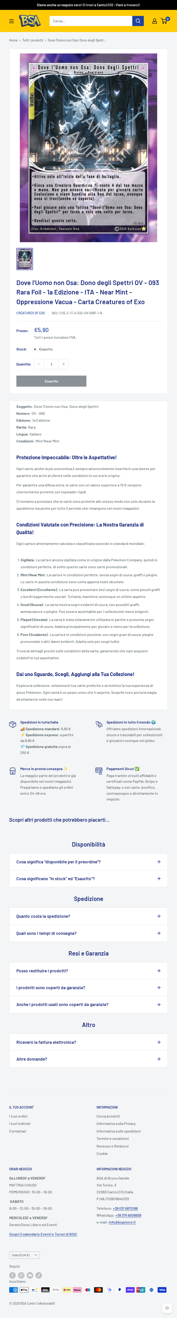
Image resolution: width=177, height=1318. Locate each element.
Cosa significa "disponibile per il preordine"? (58, 861)
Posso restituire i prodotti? (42, 970)
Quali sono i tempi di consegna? (46, 933)
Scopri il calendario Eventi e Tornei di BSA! (43, 1234)
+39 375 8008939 (128, 1215)
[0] (164, 21)
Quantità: (23, 364)
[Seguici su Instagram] (21, 1275)
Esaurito (51, 381)
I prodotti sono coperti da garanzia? (50, 987)
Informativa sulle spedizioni (119, 1131)
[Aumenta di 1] (63, 364)
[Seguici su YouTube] (30, 1275)
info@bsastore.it (122, 1222)
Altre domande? (31, 1059)
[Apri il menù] (11, 21)
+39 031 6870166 (125, 1208)
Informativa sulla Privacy (116, 1123)
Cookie (102, 1153)
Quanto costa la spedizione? (43, 916)
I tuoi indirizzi (19, 1123)
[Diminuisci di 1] (39, 364)
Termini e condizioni (113, 1138)
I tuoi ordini (18, 1116)
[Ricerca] (138, 21)
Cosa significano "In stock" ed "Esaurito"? (55, 878)
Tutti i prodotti (32, 40)
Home (13, 40)
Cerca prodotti (108, 1116)
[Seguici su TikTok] (38, 1275)
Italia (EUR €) (21, 1255)
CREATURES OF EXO (30, 313)
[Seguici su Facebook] (12, 1275)
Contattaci (17, 1131)
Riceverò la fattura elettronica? (46, 1042)
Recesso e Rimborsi (113, 1146)
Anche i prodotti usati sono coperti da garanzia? (62, 1004)
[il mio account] (154, 21)
